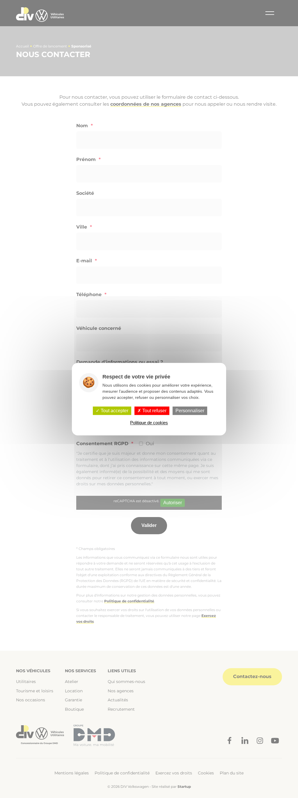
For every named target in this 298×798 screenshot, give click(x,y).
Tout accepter (114, 410)
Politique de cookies (149, 422)
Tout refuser (153, 410)
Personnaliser (189, 410)
